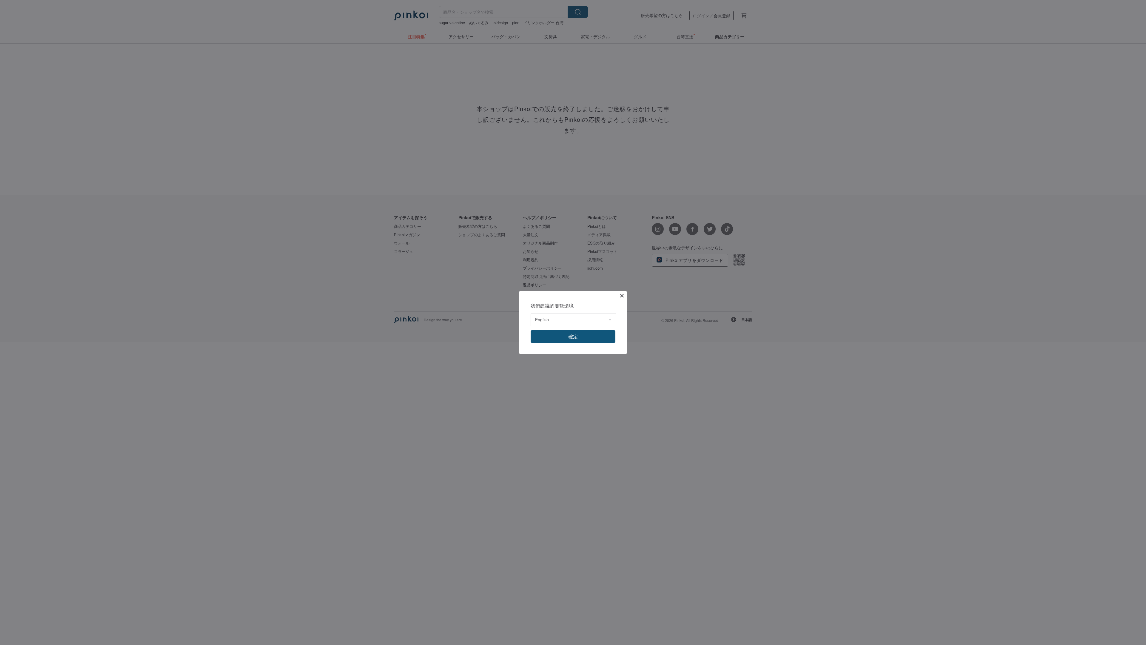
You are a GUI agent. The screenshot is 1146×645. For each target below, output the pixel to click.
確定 (573, 336)
